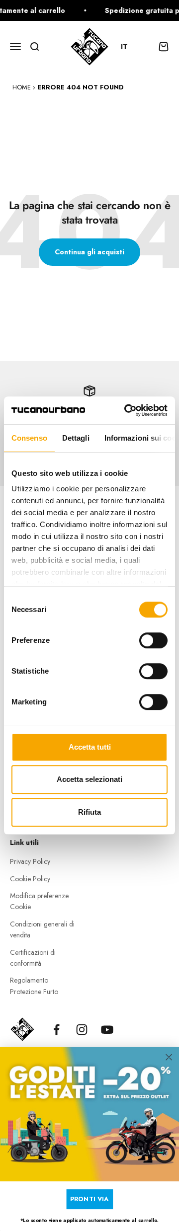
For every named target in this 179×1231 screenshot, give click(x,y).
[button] (129, 47)
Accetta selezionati (89, 779)
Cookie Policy (30, 879)
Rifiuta (89, 812)
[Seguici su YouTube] (107, 1029)
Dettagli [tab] (76, 438)
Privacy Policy (30, 861)
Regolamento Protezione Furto (34, 985)
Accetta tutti (90, 747)
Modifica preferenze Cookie (39, 901)
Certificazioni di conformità (33, 957)
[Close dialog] (169, 1057)
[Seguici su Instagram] (82, 1029)
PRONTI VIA (89, 1198)
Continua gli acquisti (89, 252)
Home (21, 87)
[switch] (153, 640)
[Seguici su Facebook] (56, 1029)
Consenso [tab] (29, 438)
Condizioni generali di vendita (42, 929)
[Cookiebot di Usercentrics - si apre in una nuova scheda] (126, 410)
